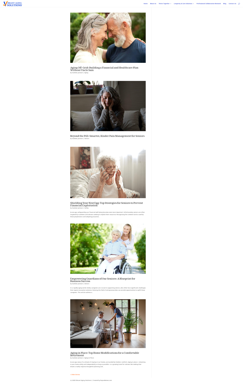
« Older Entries (75, 374)
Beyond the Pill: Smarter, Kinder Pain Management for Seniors (107, 135)
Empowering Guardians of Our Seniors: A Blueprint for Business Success (102, 279)
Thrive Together (164, 3)
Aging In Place (89, 358)
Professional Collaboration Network (209, 3)
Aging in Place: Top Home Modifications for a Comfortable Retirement (104, 353)
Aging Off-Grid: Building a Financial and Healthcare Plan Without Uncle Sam (104, 68)
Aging (86, 73)
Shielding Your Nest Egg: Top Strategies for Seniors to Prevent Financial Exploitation (106, 203)
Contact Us (232, 3)
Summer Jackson (77, 73)
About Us (153, 3)
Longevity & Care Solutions (183, 3)
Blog (224, 3)
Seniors (86, 138)
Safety (86, 208)
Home (146, 3)
